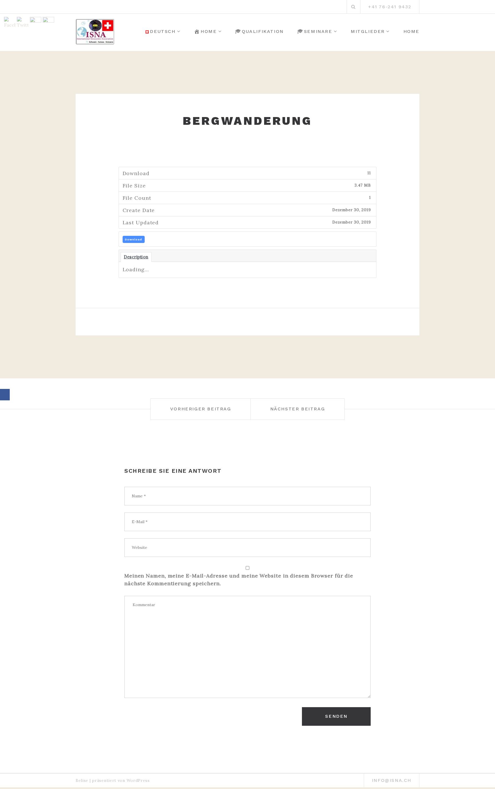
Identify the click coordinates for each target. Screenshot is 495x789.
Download (133, 239)
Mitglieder (368, 31)
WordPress (138, 780)
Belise (82, 780)
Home (209, 31)
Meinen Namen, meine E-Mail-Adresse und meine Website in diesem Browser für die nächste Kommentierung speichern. (238, 579)
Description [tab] (136, 257)
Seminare (318, 31)
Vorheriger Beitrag (200, 409)
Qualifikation (263, 31)
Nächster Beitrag (297, 409)
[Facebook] (5, 394)
